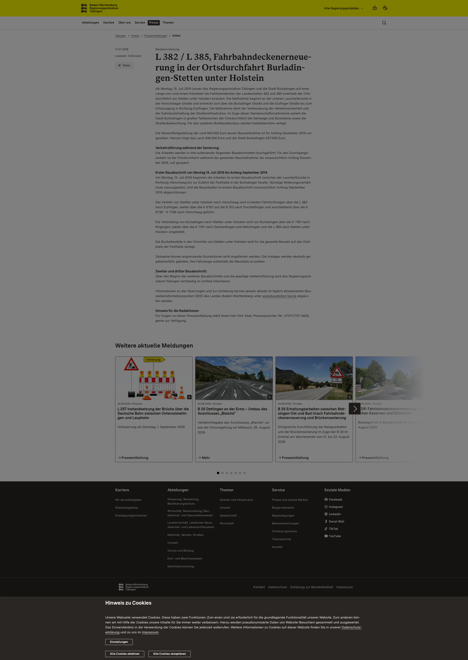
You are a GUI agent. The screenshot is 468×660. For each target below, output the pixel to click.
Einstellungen (119, 642)
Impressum (150, 632)
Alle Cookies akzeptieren (169, 653)
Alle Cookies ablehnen (124, 653)
